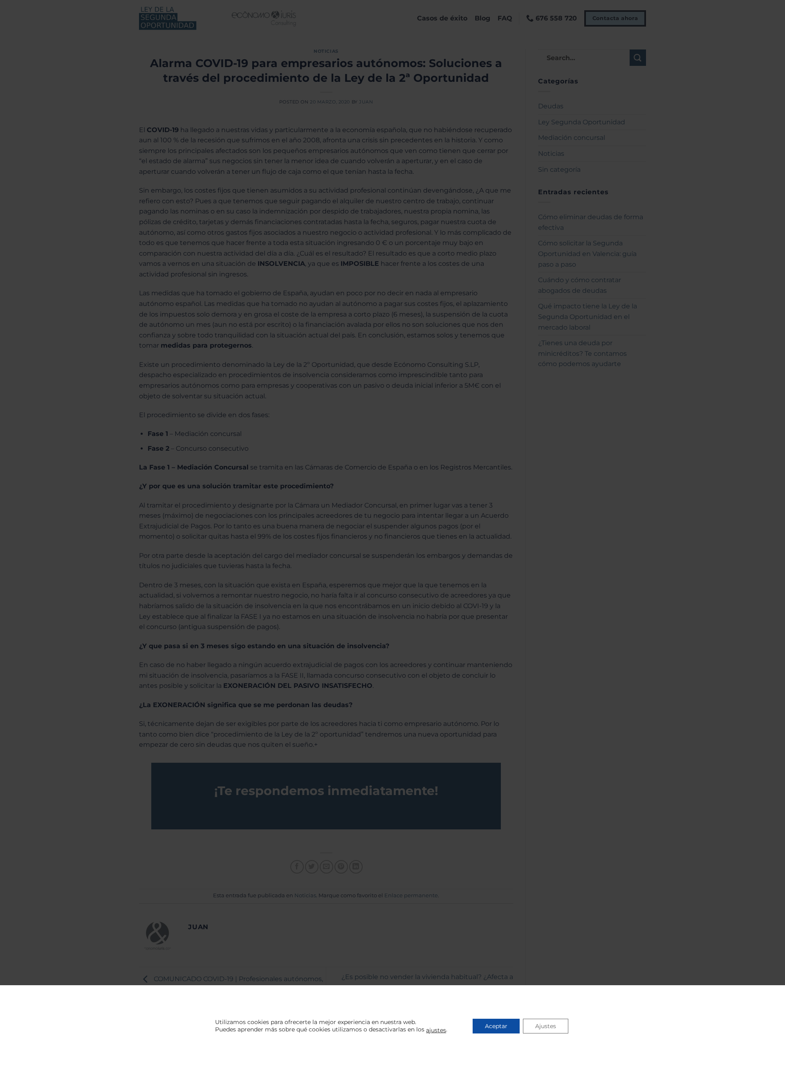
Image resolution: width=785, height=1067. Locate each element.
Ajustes (545, 1026)
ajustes (436, 1030)
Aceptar (496, 1026)
